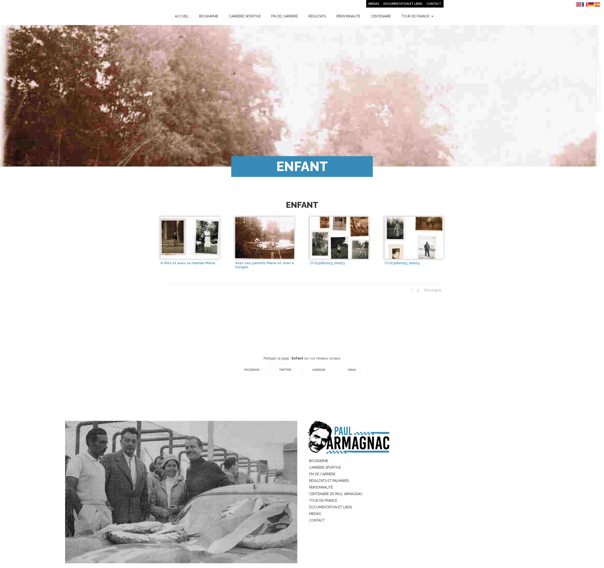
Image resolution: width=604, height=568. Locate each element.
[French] (585, 4)
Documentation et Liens (402, 3)
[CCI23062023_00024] (414, 257)
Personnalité (348, 16)
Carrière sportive (245, 16)
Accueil (182, 16)
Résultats (317, 16)
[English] (579, 4)
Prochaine (432, 290)
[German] (591, 4)
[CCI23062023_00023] (339, 257)
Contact (434, 3)
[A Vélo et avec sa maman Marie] (190, 257)
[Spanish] (597, 4)
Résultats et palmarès (329, 481)
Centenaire (381, 16)
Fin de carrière (284, 16)
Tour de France (415, 16)
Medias (374, 3)
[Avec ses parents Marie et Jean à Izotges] (264, 257)
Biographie (208, 16)
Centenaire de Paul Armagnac (336, 494)
